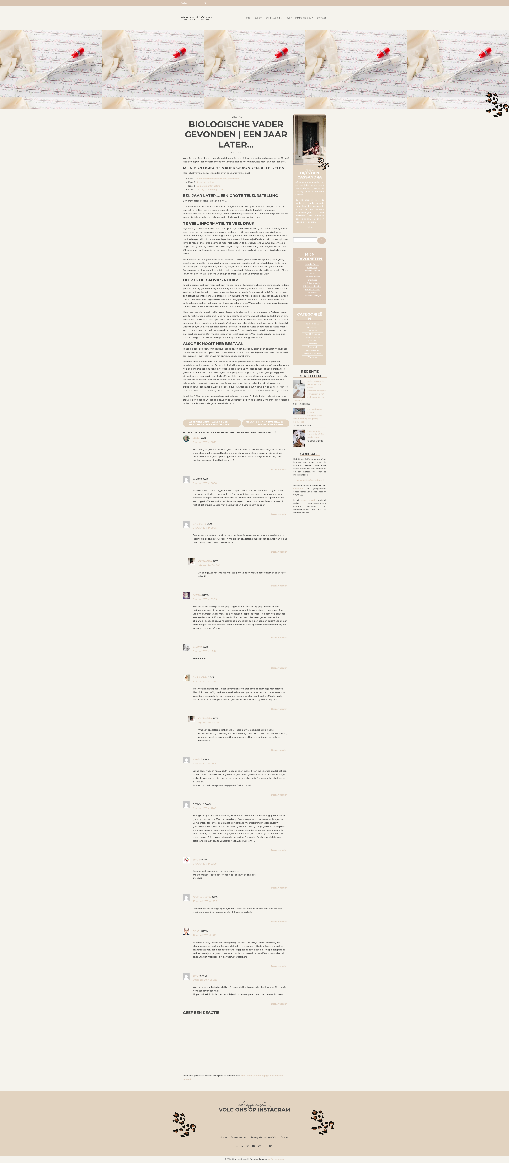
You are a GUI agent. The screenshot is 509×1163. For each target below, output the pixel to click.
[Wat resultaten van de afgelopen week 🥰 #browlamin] (195, 1123)
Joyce (196, 438)
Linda (196, 859)
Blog (257, 18)
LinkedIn (265, 1146)
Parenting (312, 344)
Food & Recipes (312, 334)
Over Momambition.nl (298, 18)
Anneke (197, 759)
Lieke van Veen (202, 897)
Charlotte (199, 524)
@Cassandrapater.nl (254, 1105)
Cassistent (312, 267)
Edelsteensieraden (312, 286)
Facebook (237, 1146)
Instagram (242, 1146)
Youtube (254, 1146)
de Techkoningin (276, 1159)
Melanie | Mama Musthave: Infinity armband (264, 423)
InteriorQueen (312, 264)
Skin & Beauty (312, 350)
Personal (236, 117)
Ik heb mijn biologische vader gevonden (217, 178)
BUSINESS (312, 327)
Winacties (312, 357)
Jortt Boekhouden (312, 283)
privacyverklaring (309, 500)
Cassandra (205, 561)
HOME (247, 18)
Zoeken (184, 3)
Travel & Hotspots (312, 353)
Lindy (196, 976)
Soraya (197, 595)
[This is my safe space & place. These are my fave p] (314, 1123)
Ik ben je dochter (205, 182)
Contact (321, 18)
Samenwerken (274, 18)
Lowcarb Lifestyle (312, 295)
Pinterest (248, 1146)
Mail (271, 1146)
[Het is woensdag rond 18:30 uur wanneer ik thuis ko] (284, 1123)
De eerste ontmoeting (208, 186)
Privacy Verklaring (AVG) (263, 1137)
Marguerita (200, 677)
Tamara (197, 647)
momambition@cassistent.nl (310, 480)
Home (223, 1137)
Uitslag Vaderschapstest (210, 189)
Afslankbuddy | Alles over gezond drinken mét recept (209, 423)
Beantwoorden (279, 469)
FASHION (312, 330)
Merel (197, 931)
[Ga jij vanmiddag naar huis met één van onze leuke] (254, 1123)
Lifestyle (312, 340)
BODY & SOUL (312, 324)
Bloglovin (260, 1146)
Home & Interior (312, 337)
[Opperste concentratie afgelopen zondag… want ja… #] (225, 1123)
